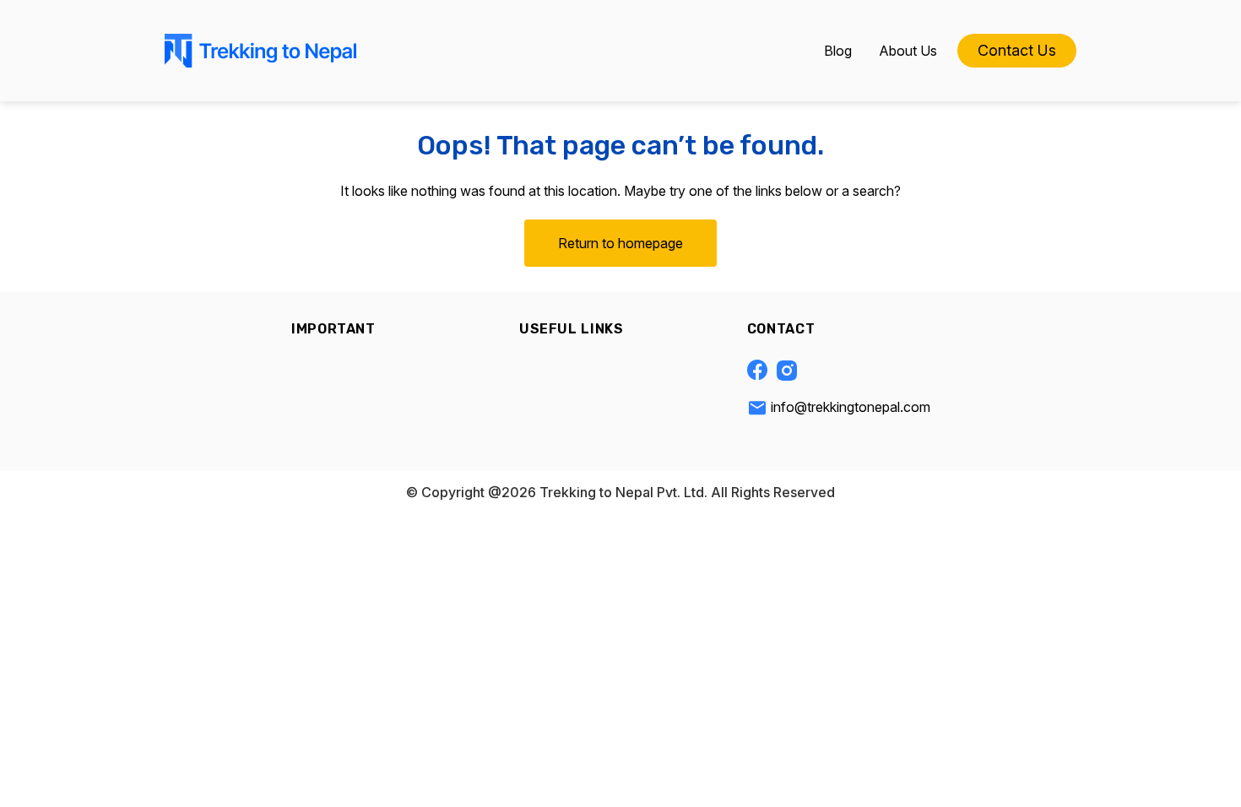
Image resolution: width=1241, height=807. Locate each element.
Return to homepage (620, 243)
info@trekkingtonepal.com (850, 406)
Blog (838, 50)
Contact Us (1017, 50)
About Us (908, 50)
